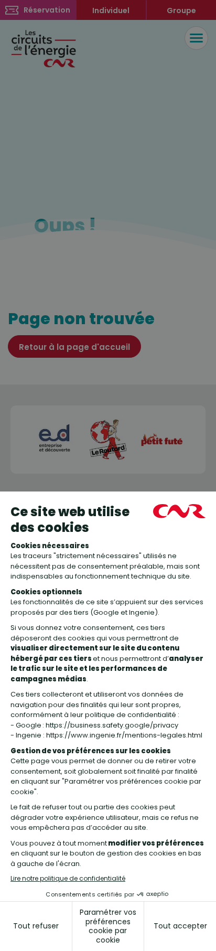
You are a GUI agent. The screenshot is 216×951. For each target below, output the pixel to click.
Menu (196, 38)
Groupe (181, 10)
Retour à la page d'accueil (74, 346)
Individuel (110, 10)
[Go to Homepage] (44, 47)
